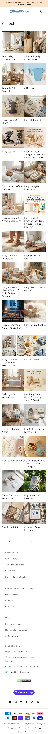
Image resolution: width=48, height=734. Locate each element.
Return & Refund (12, 553)
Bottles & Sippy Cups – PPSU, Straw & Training (34, 463)
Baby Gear (7, 151)
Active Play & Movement (8, 58)
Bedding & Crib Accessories (9, 396)
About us (9, 600)
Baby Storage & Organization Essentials (9, 362)
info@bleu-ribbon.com (19, 672)
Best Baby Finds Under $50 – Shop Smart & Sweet (33, 397)
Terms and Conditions (14, 565)
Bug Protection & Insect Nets (32, 497)
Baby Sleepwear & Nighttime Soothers (12, 326)
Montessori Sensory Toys (16, 618)
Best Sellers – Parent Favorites (34, 430)
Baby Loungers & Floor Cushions (32, 188)
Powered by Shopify (27, 724)
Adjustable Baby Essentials (32, 58)
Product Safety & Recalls (15, 577)
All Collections (11, 636)
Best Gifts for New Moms (11, 430)
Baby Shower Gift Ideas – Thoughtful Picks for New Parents (11, 292)
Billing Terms (11, 571)
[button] (5, 11)
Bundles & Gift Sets (11, 527)
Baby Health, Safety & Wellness (12, 188)
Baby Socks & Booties (35, 324)
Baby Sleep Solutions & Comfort (34, 289)
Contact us (10, 606)
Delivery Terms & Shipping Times (19, 588)
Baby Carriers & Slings (10, 121)
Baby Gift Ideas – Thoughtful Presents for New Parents (34, 154)
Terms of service (24, 728)
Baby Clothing (31, 119)
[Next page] (38, 541)
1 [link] (9, 541)
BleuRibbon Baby (14, 724)
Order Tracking (11, 594)
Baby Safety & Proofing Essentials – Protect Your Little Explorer (34, 222)
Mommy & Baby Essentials (16, 630)
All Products (30, 88)
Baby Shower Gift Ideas (33, 257)
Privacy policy (12, 728)
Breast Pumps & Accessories (10, 497)
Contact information (25, 732)
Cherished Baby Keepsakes (32, 528)
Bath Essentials (32, 359)
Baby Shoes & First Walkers (11, 257)
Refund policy (41, 724)
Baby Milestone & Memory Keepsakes (11, 219)
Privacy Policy (11, 559)
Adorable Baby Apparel (9, 90)
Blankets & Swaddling (13, 460)
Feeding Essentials (13, 624)
